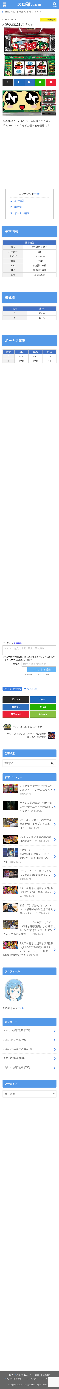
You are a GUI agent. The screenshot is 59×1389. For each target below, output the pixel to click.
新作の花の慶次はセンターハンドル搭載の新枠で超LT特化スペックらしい (36, 909)
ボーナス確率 (19, 213)
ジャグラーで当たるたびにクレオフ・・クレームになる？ (36, 789)
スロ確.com (28, 1385)
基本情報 (17, 200)
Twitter (22, 1008)
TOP (11, 1375)
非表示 (36, 193)
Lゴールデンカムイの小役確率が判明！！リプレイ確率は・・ (35, 823)
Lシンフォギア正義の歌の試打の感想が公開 (35, 838)
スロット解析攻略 (13, 689)
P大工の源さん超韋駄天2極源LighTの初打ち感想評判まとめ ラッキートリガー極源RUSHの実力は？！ (28, 949)
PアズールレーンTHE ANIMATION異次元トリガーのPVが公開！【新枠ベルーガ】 (27, 856)
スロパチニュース (17, 1048)
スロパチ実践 (14, 1058)
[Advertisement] (29, 163)
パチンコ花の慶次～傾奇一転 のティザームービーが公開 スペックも (36, 806)
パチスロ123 (31, 689)
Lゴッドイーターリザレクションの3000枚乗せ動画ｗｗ (35, 875)
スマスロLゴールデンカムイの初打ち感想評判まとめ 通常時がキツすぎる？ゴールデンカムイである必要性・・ (28, 928)
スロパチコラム (14, 1039)
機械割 (16, 207)
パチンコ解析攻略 (16, 1067)
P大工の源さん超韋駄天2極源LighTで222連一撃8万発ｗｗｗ (36, 892)
